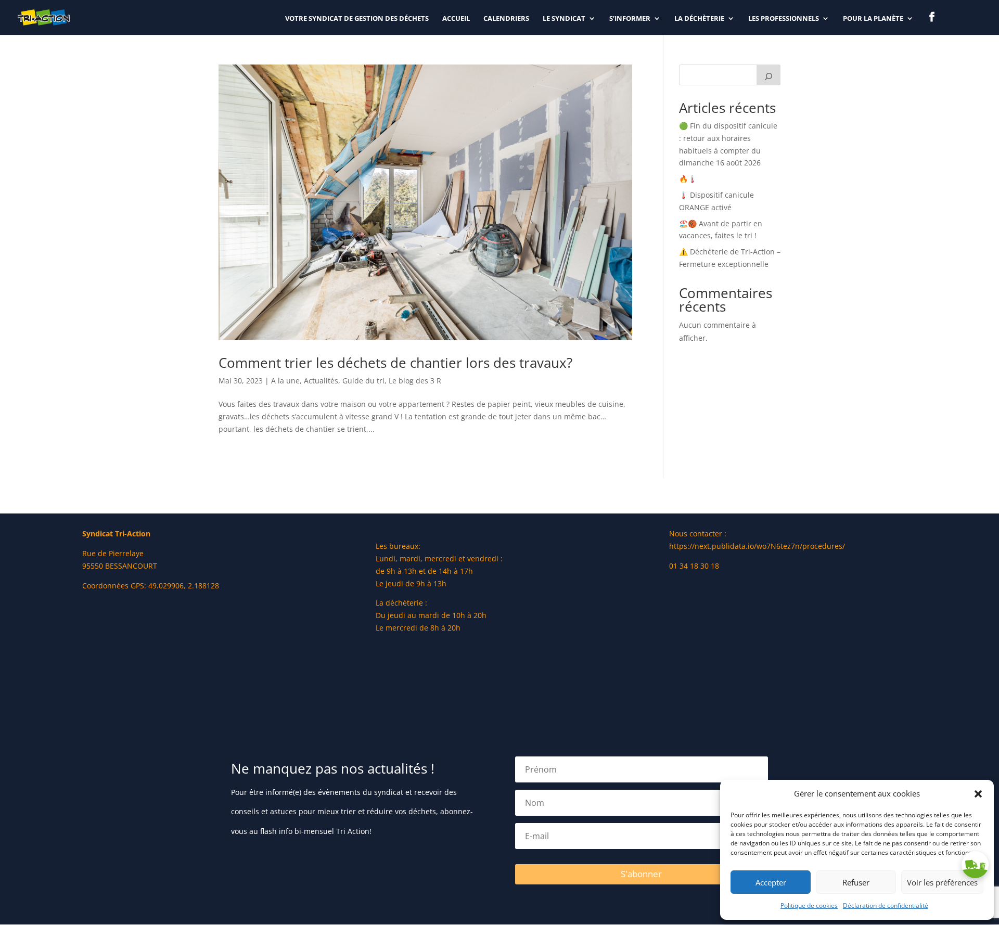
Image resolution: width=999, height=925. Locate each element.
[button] (978, 794)
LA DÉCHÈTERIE (699, 19)
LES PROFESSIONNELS (783, 19)
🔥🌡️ (688, 179)
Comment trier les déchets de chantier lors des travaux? (395, 362)
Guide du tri (363, 381)
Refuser (855, 882)
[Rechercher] (768, 75)
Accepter (770, 882)
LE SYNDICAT (564, 19)
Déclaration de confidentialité (885, 905)
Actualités (321, 381)
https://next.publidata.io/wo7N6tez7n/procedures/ (757, 546)
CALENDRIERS (506, 19)
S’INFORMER (629, 19)
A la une (285, 381)
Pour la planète (873, 19)
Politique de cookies (809, 905)
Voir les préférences (942, 882)
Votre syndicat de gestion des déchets (357, 19)
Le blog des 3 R (415, 381)
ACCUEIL (456, 19)
